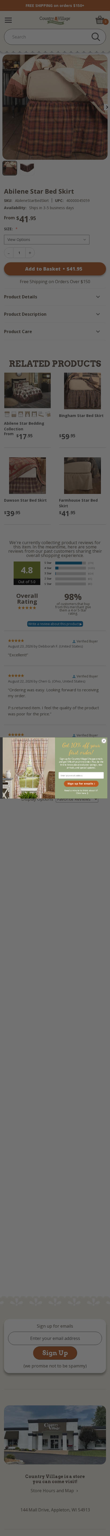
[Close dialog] (103, 741)
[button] (81, 784)
